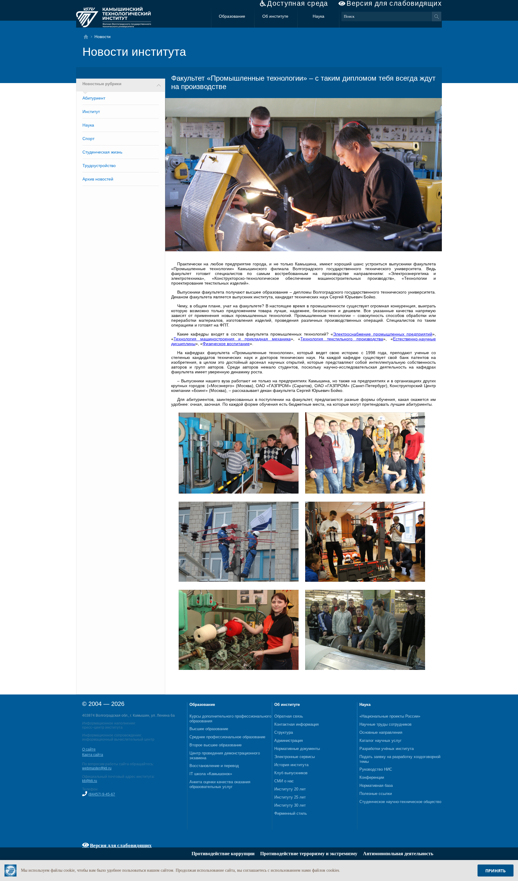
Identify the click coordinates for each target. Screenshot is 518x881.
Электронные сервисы (294, 756)
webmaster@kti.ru (97, 768)
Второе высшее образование (215, 745)
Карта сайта (92, 755)
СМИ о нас (284, 781)
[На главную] (87, 36)
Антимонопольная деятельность (398, 853)
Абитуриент (93, 98)
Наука (318, 16)
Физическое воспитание (226, 343)
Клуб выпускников (291, 773)
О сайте (89, 749)
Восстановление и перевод (214, 765)
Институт (91, 111)
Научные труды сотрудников (385, 724)
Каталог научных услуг (380, 740)
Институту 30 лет (290, 805)
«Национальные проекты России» (389, 716)
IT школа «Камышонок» (210, 774)
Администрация (288, 740)
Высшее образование (208, 729)
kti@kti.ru (89, 781)
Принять (495, 871)
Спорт (88, 138)
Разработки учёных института (386, 748)
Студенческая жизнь (102, 152)
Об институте (275, 16)
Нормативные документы (297, 748)
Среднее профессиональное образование (227, 737)
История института (291, 765)
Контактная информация (296, 724)
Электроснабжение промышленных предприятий (382, 334)
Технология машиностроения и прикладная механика (232, 338)
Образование (232, 16)
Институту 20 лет (290, 789)
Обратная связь (288, 716)
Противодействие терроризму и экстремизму (308, 853)
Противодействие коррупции (223, 853)
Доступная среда (297, 3)
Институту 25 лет (290, 797)
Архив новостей (97, 179)
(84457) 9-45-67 (101, 794)
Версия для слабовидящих (394, 3)
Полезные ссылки (375, 793)
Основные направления (380, 732)
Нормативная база (376, 785)
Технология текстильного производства (341, 338)
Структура (283, 732)
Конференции (371, 777)
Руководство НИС (375, 769)
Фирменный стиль (290, 813)
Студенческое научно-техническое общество (400, 801)
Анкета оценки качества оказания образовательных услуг (219, 784)
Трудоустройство (99, 165)
